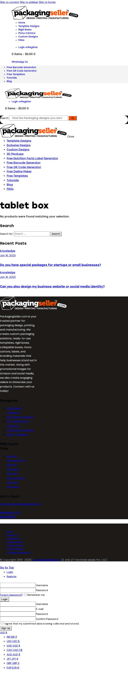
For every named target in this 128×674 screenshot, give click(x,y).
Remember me (36, 595)
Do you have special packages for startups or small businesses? (50, 265)
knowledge (7, 250)
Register (12, 576)
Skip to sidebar (29, 2)
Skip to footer (47, 2)
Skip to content (9, 2)
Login (10, 572)
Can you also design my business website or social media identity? (52, 286)
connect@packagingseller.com (20, 504)
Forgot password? (11, 595)
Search (4, 118)
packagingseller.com (46, 560)
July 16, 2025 (8, 255)
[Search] (72, 118)
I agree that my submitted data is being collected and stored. (41, 623)
